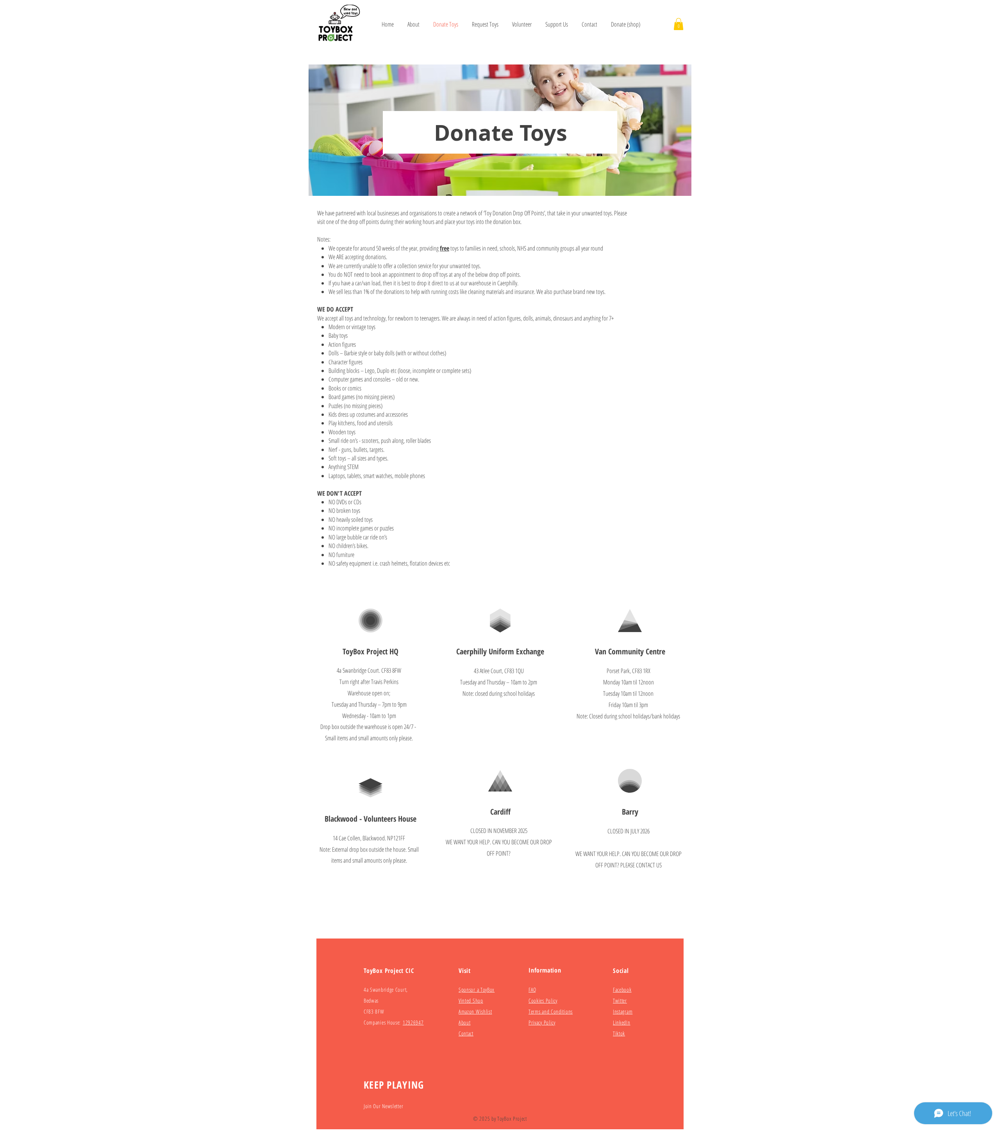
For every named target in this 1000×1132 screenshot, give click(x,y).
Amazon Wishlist (475, 1011)
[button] (678, 24)
